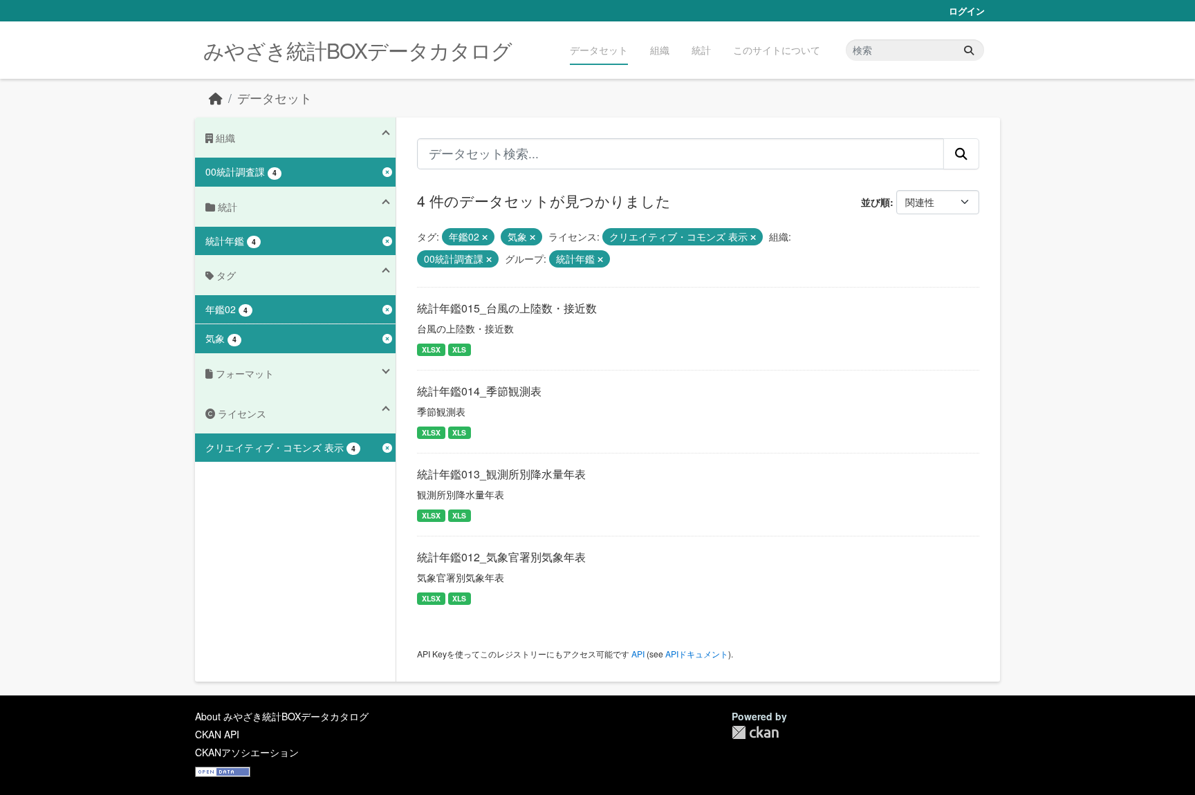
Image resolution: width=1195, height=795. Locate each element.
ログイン (967, 10)
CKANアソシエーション (247, 752)
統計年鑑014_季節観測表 (479, 391)
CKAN (755, 732)
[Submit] (969, 50)
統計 (701, 50)
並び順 (875, 202)
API (638, 654)
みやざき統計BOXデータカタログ (357, 50)
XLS (459, 349)
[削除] (485, 237)
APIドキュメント (696, 654)
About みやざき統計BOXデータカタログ (282, 716)
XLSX (431, 349)
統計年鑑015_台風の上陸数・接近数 (507, 308)
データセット (599, 50)
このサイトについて (776, 50)
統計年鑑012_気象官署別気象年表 (501, 557)
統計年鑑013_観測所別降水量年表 (501, 474)
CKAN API (217, 734)
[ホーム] (216, 97)
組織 (659, 50)
